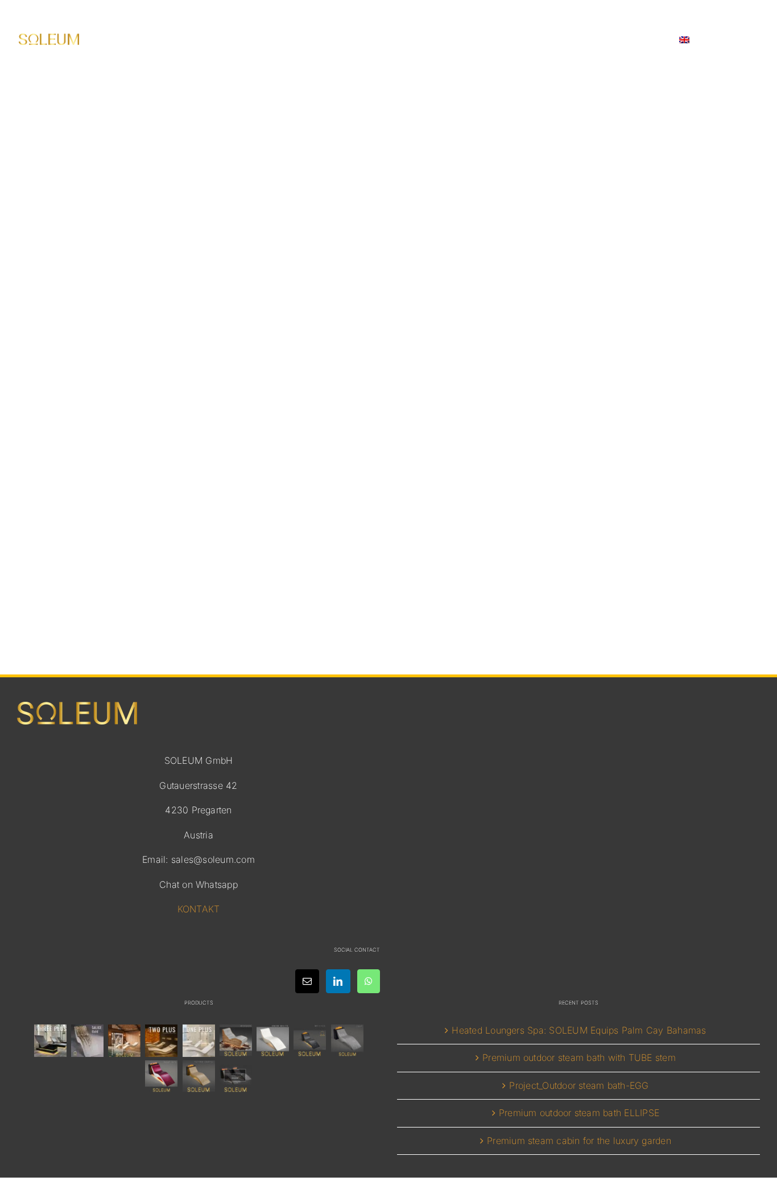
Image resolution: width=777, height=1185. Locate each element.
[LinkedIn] (338, 981)
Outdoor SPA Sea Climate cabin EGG (389, 510)
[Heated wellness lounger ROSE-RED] (161, 1077)
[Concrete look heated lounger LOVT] (347, 1041)
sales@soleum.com (213, 859)
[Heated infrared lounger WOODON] (235, 1041)
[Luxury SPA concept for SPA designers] (235, 1077)
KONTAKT (198, 909)
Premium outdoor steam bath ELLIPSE (579, 1112)
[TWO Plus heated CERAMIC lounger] (161, 1041)
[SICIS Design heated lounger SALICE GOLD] (87, 1041)
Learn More (388, 595)
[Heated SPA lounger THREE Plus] (50, 1041)
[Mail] (307, 981)
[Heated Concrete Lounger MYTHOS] (310, 1041)
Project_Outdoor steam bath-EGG (578, 1085)
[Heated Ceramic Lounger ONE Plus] (198, 1041)
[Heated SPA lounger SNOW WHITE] (273, 1041)
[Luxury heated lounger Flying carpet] (198, 1077)
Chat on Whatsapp (198, 884)
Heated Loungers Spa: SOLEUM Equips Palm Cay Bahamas (579, 1030)
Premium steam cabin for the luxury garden (579, 1140)
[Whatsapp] (368, 981)
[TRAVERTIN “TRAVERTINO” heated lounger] (125, 1041)
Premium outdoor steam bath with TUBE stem (579, 1057)
